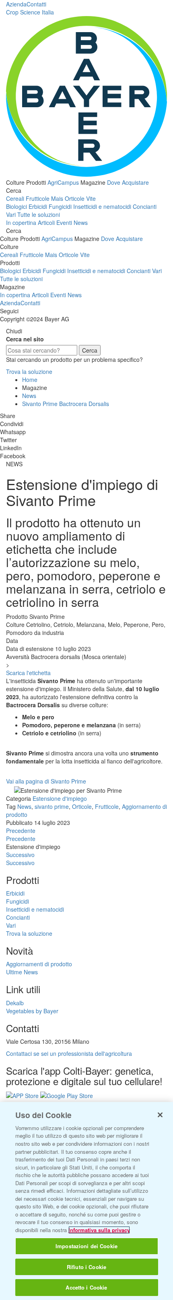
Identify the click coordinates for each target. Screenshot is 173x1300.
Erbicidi (38, 206)
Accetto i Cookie (86, 1287)
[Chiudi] (160, 1115)
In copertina (21, 222)
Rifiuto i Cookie (86, 1267)
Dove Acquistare (128, 182)
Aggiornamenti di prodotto (39, 964)
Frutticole (37, 198)
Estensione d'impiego (60, 798)
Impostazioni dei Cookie (86, 1246)
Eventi (64, 222)
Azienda (16, 4)
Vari (11, 214)
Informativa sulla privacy (99, 1230)
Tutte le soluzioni (38, 214)
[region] (86, 1201)
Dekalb (15, 1003)
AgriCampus (63, 182)
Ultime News (22, 972)
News (81, 222)
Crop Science (30, 12)
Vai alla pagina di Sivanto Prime (46, 781)
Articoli (46, 222)
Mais (57, 198)
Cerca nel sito (25, 339)
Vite (91, 198)
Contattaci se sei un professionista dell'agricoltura (69, 1053)
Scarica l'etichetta (28, 673)
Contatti (36, 4)
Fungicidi (60, 206)
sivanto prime (52, 806)
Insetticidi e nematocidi (102, 206)
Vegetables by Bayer (32, 1011)
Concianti (145, 206)
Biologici (16, 206)
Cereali (15, 198)
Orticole (74, 198)
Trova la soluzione (29, 371)
